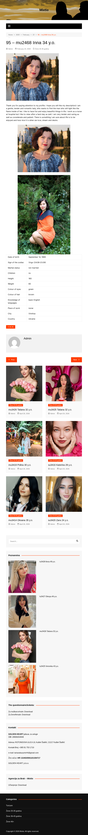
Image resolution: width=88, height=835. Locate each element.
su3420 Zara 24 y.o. (58, 520)
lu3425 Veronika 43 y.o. (49, 666)
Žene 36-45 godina (14, 816)
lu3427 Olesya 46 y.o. (48, 596)
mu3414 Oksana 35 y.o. (20, 520)
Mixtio (44, 10)
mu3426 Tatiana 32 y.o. (20, 409)
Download (28, 712)
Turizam (9, 805)
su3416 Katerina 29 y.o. (60, 465)
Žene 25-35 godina (42, 49)
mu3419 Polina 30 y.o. (19, 465)
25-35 (11, 327)
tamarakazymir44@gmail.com (26, 753)
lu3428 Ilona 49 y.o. (47, 562)
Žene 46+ (10, 822)
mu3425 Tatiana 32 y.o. (60, 409)
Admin (10, 49)
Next (75, 360)
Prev (13, 360)
